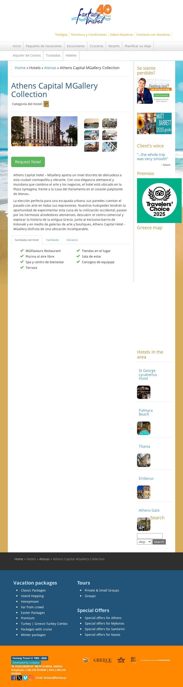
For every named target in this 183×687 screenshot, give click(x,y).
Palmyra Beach (146, 412)
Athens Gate (149, 510)
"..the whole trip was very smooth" (152, 156)
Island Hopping (32, 596)
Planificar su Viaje (138, 46)
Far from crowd (32, 607)
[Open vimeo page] (26, 677)
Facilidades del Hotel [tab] (27, 240)
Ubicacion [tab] (72, 240)
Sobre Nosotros (121, 34)
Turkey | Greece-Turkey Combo (44, 623)
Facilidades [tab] (52, 240)
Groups (90, 596)
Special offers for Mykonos (104, 623)
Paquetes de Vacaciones (44, 46)
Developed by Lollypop (26, 662)
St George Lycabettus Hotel (148, 374)
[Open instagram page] (31, 677)
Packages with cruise (36, 629)
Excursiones (76, 46)
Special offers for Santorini (105, 629)
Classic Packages (33, 590)
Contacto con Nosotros (153, 34)
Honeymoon (30, 601)
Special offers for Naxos (102, 634)
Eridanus (146, 478)
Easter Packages (33, 613)
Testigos (61, 34)
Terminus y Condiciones (89, 34)
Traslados (53, 55)
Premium (28, 618)
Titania (144, 446)
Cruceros (96, 46)
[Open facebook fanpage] (14, 677)
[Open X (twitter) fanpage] (20, 677)
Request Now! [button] (28, 161)
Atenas (50, 67)
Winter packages (33, 635)
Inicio (17, 46)
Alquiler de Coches (27, 55)
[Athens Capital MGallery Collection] (91, 123)
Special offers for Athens (103, 618)
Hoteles (71, 55)
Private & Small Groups (102, 590)
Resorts (114, 46)
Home (20, 67)
